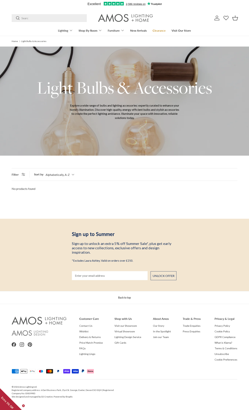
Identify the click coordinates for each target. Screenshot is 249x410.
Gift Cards (120, 342)
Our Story (158, 325)
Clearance (159, 30)
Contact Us (85, 325)
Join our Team (161, 337)
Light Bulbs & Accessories (33, 41)
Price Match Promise (91, 342)
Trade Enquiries (192, 325)
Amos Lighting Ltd (28, 386)
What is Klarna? (223, 342)
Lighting (63, 30)
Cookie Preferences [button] (226, 359)
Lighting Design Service (127, 337)
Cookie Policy (222, 331)
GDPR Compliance (225, 337)
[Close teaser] (23, 405)
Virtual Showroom (124, 331)
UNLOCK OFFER (163, 275)
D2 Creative (47, 396)
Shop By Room (88, 30)
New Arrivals (138, 30)
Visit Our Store (181, 30)
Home (15, 41)
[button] (235, 18)
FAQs (82, 348)
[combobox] (49, 18)
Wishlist (84, 331)
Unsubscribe (222, 353)
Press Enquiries (191, 331)
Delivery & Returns (90, 337)
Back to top (124, 297)
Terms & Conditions (226, 348)
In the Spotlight (162, 331)
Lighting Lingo (87, 353)
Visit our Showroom (125, 325)
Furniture (114, 30)
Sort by (38, 174)
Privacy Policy (222, 325)
